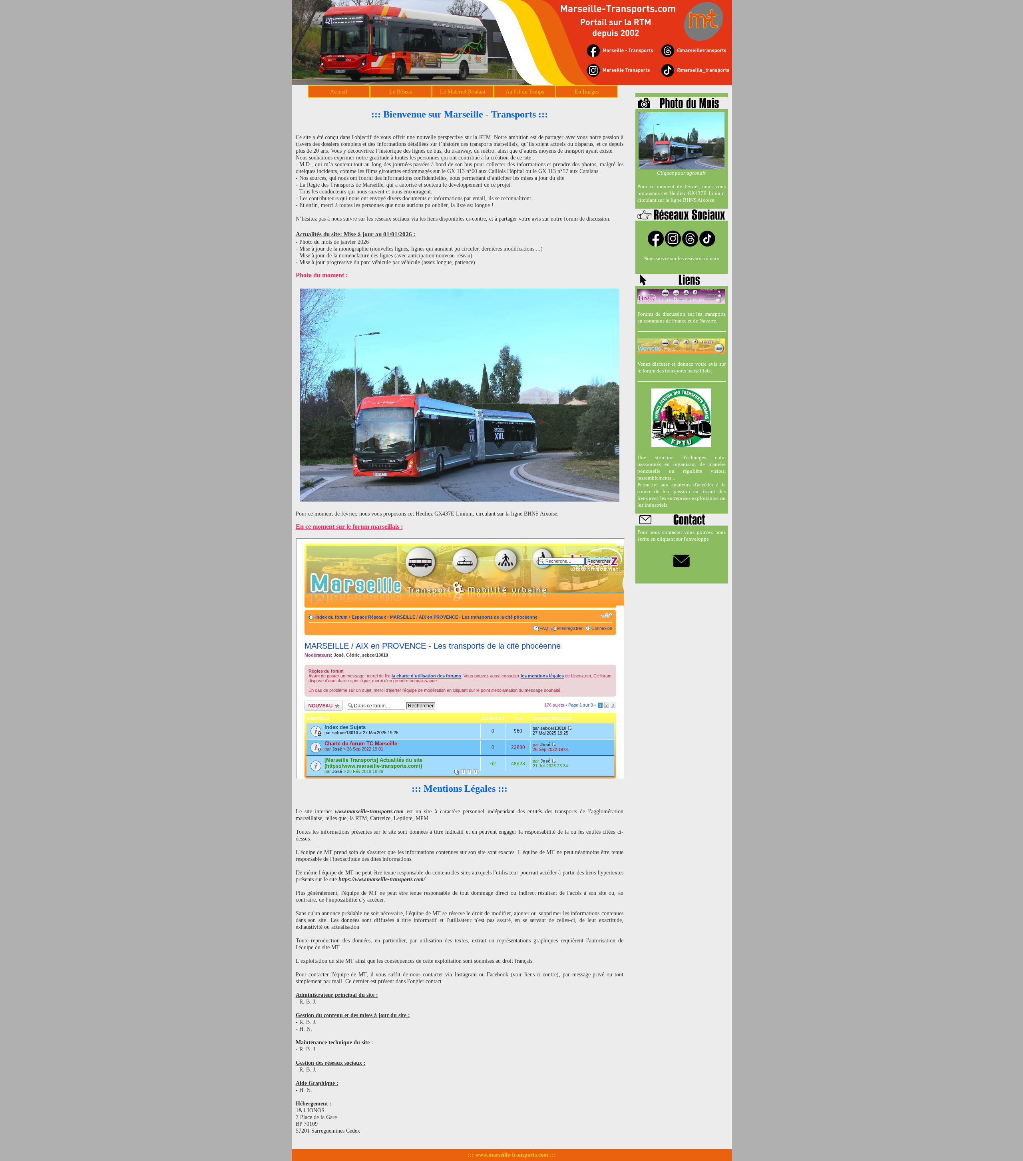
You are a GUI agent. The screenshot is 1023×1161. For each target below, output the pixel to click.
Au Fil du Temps (525, 92)
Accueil (338, 92)
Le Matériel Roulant (463, 92)
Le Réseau (400, 92)
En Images (587, 92)
